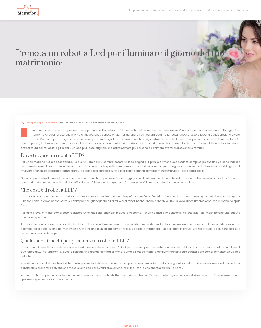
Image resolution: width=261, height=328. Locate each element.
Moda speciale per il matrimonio (228, 10)
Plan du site (130, 326)
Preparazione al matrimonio (146, 10)
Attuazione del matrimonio (185, 10)
